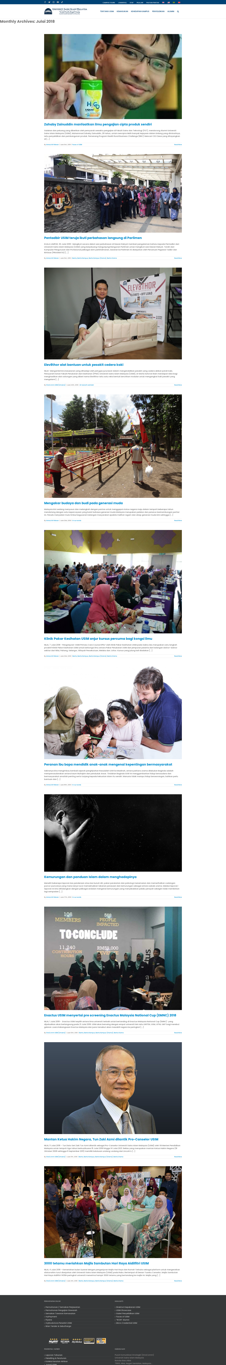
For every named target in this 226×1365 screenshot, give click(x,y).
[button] (178, 11)
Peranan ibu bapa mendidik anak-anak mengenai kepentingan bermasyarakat (108, 764)
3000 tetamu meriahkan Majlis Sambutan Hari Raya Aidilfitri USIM (96, 1263)
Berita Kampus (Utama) (97, 258)
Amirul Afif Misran (52, 145)
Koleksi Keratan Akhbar (57, 1361)
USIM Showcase (123, 1310)
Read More (178, 145)
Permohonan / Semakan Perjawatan (63, 1307)
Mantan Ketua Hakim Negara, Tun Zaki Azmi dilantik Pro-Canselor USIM (101, 1139)
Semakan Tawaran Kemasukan (60, 1313)
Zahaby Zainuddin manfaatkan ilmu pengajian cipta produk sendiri (98, 124)
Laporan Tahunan (54, 1355)
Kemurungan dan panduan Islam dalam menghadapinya (90, 877)
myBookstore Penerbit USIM (59, 1323)
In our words (77, 521)
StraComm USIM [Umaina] (55, 385)
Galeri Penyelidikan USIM (127, 1313)
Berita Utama (112, 258)
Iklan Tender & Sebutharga (58, 1326)
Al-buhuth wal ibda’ (87, 385)
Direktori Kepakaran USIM (128, 1307)
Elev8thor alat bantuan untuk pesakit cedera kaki (83, 365)
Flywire (49, 1320)
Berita (74, 258)
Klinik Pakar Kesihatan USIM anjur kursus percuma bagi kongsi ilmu (98, 639)
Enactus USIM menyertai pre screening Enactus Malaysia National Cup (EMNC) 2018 (110, 1015)
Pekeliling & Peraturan (56, 1358)
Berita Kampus (82, 258)
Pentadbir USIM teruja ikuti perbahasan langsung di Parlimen (93, 238)
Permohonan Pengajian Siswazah (61, 1310)
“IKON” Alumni (122, 1320)
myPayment (51, 1317)
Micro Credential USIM (126, 1323)
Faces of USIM (77, 145)
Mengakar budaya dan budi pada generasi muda (83, 503)
